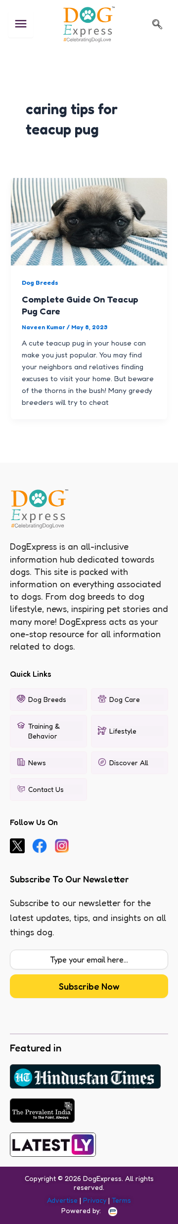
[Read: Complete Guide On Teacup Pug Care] (89, 221)
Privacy (94, 1200)
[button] (157, 24)
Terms (121, 1200)
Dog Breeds (40, 282)
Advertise (62, 1200)
